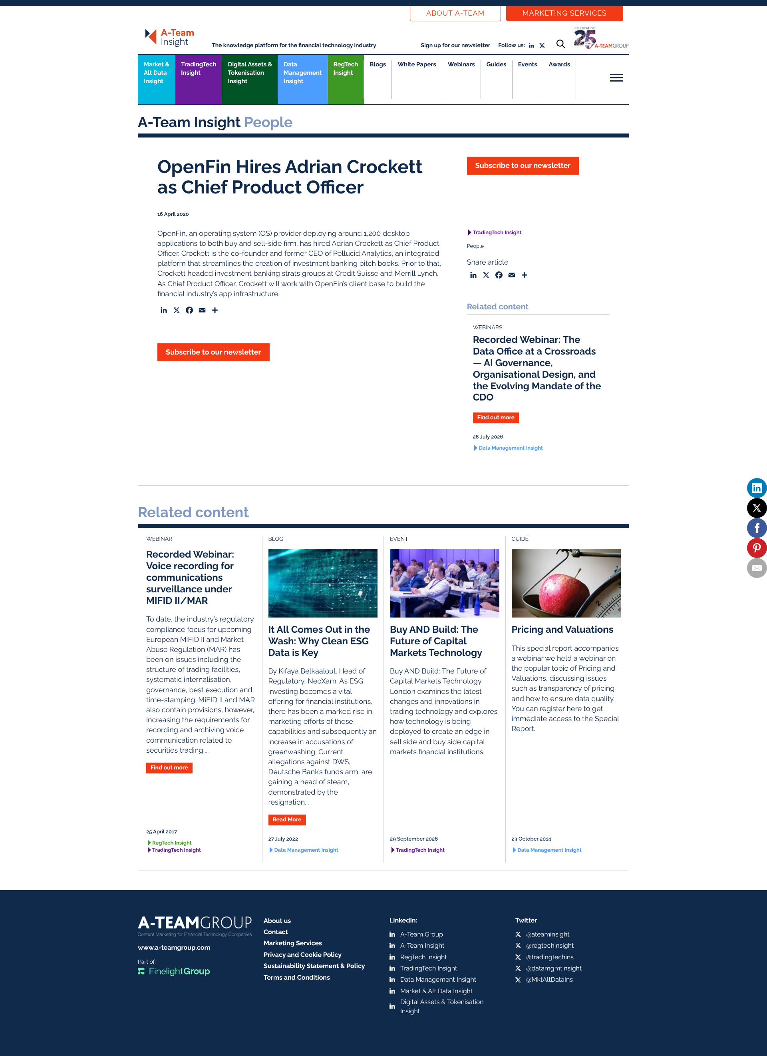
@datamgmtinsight (554, 968)
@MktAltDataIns (549, 979)
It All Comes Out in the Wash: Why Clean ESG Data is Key (319, 641)
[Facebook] (757, 528)
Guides (497, 64)
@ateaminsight (548, 934)
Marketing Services (565, 13)
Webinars (461, 64)
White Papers (416, 64)
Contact (276, 932)
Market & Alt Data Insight (436, 991)
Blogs (378, 64)
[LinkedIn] (757, 488)
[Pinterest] (757, 548)
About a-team (455, 13)
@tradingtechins (550, 957)
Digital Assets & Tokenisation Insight (250, 73)
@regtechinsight (550, 945)
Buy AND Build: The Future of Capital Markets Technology (436, 641)
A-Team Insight (422, 945)
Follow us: (511, 45)
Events (527, 64)
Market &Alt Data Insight (156, 73)
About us (277, 920)
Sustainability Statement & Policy (314, 966)
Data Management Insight (303, 73)
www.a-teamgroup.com (174, 947)
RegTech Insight (346, 68)
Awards (559, 64)
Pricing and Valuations (563, 629)
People (475, 246)
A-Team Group (421, 934)
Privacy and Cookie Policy (303, 954)
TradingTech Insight (198, 68)
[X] (757, 508)
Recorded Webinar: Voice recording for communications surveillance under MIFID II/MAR (190, 577)
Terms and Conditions (297, 977)
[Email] (757, 568)
